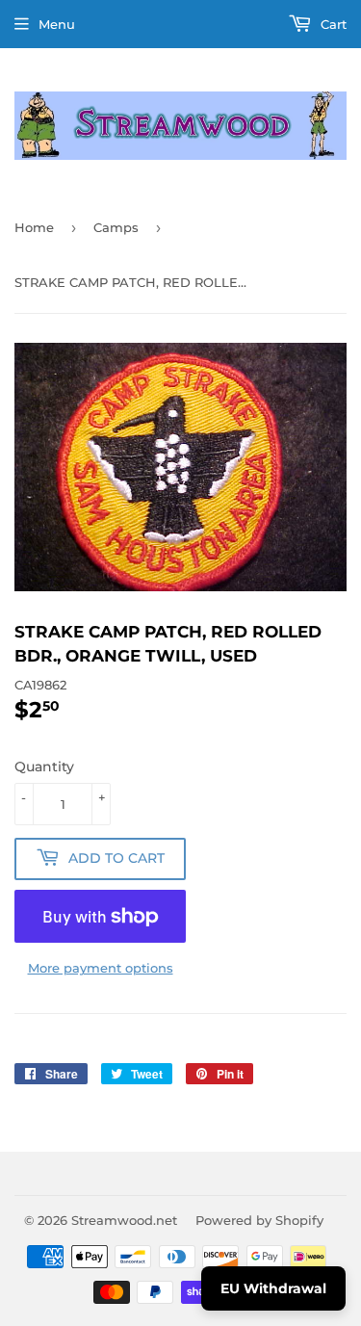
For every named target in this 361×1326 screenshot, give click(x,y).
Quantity (44, 766)
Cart (332, 24)
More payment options (100, 967)
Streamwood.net (124, 1220)
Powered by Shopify (259, 1220)
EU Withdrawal (273, 1288)
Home (34, 227)
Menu (57, 24)
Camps (116, 227)
